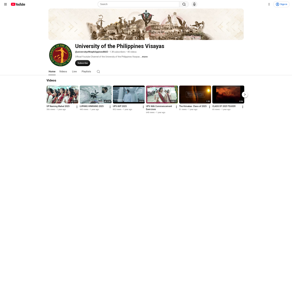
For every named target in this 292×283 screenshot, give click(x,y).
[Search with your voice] (194, 4)
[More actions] (77, 107)
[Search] (184, 4)
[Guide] (5, 4)
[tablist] (146, 71)
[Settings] (269, 4)
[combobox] (139, 4)
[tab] (52, 71)
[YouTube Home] (18, 4)
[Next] (245, 94)
